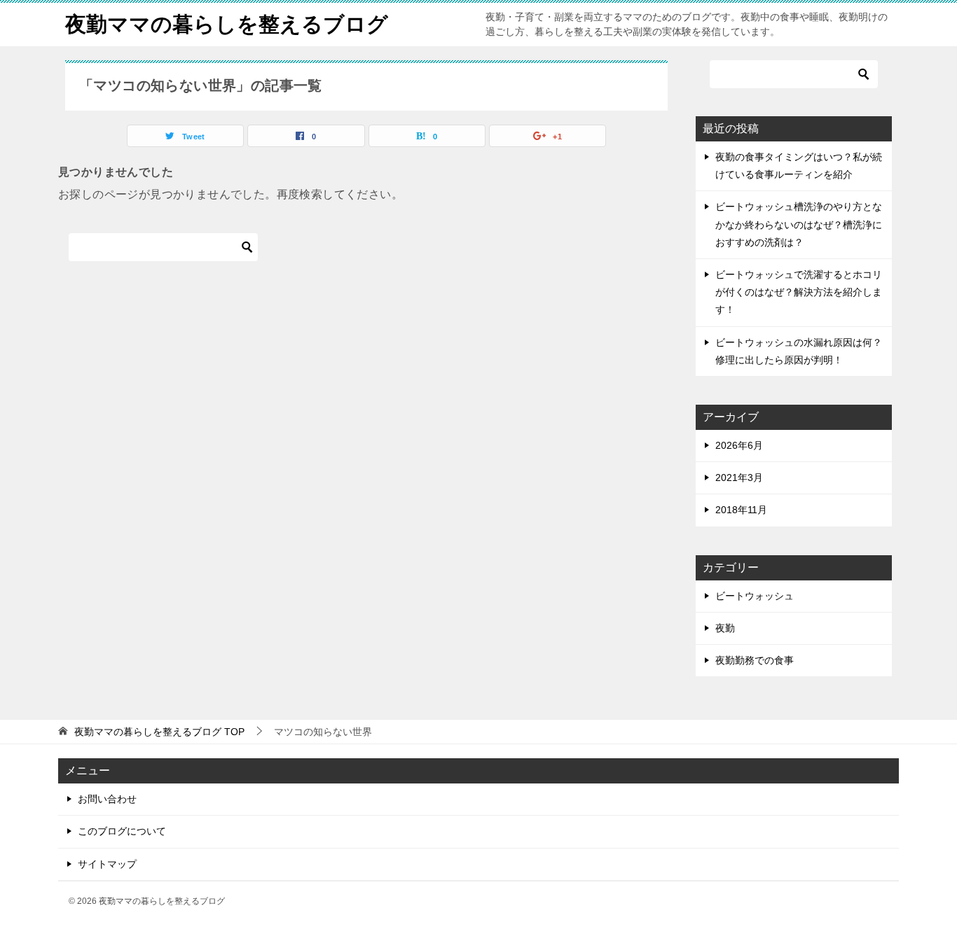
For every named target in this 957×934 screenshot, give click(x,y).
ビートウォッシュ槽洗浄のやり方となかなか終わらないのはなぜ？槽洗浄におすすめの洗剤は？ (798, 224)
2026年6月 (739, 445)
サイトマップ (107, 864)
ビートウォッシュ (754, 595)
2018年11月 (741, 509)
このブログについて (122, 831)
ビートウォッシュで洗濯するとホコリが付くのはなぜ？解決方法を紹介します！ (798, 292)
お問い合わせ (107, 798)
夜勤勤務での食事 (754, 660)
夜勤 (725, 628)
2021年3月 (739, 477)
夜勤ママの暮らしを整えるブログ (226, 24)
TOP (159, 731)
